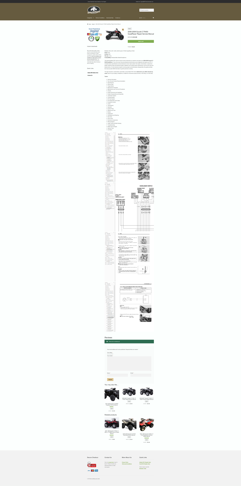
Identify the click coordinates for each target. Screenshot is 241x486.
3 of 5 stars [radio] (110, 353)
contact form (111, 462)
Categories (89, 18)
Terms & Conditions (100, 18)
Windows (141, 468)
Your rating (110, 352)
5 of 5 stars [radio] (112, 353)
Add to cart (140, 41)
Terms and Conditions (127, 464)
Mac (145, 468)
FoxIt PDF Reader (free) (144, 464)
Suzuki (93, 24)
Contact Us (138, 1)
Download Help (109, 18)
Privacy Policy (125, 462)
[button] (123, 30)
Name (108, 373)
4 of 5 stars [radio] (111, 353)
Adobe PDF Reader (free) (93, 72)
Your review (110, 355)
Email (132, 373)
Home (90, 24)
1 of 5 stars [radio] (107, 353)
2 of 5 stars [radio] (108, 353)
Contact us (117, 18)
